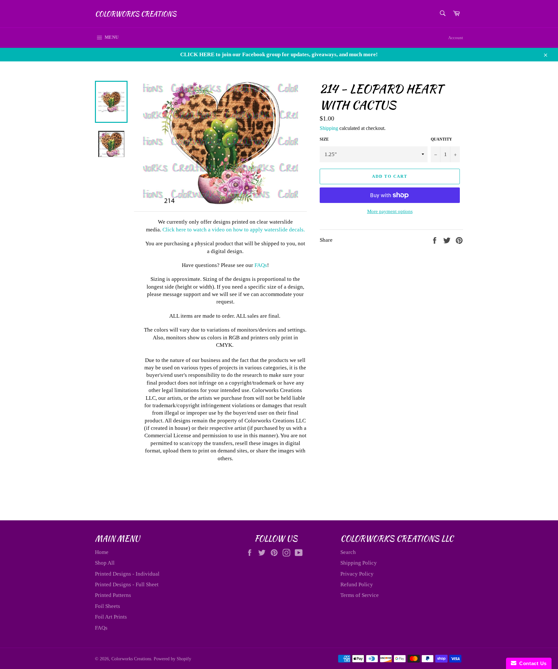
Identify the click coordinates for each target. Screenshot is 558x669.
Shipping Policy (358, 563)
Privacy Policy (357, 574)
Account (455, 37)
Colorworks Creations (135, 13)
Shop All (105, 563)
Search (348, 552)
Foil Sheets (107, 606)
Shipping (329, 128)
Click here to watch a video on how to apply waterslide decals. (233, 230)
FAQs (260, 265)
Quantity (441, 139)
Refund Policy (356, 584)
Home (101, 552)
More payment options (390, 211)
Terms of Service (359, 595)
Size (324, 139)
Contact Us (531, 663)
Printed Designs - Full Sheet (127, 584)
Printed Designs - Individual (127, 574)
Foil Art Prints (111, 617)
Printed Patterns (113, 595)
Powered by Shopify (172, 658)
